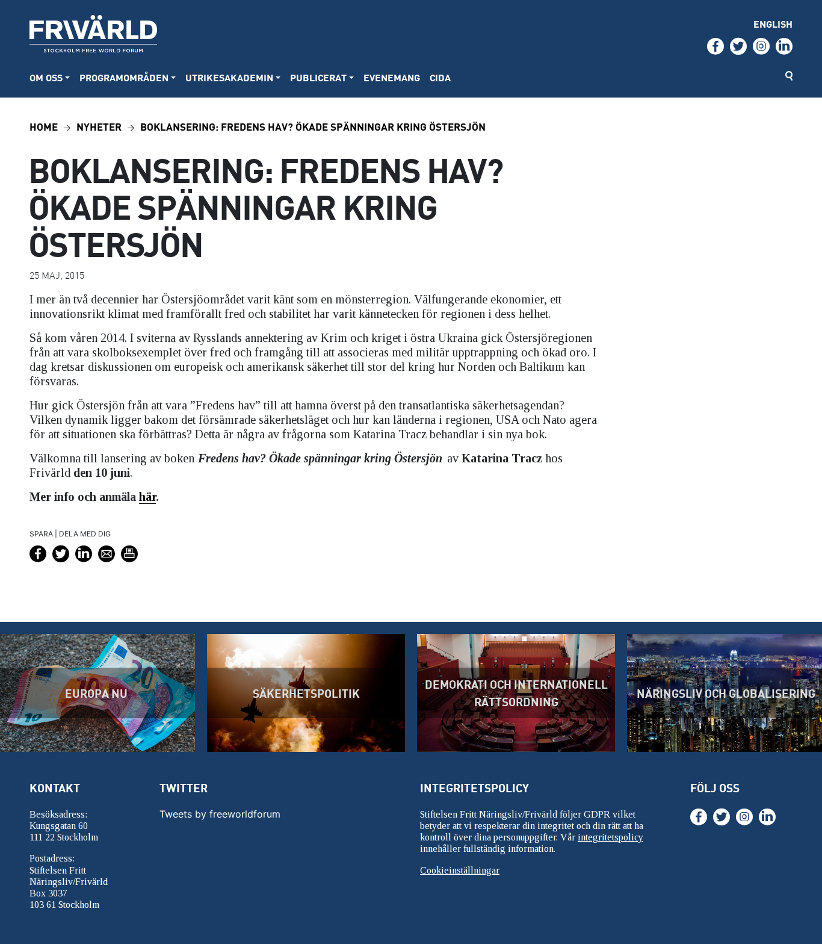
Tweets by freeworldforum (219, 814)
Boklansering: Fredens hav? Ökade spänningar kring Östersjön (313, 126)
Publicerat (318, 77)
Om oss (46, 77)
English (773, 24)
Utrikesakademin (229, 77)
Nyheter (99, 126)
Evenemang (391, 77)
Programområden (123, 77)
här (147, 496)
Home (43, 126)
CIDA (440, 77)
